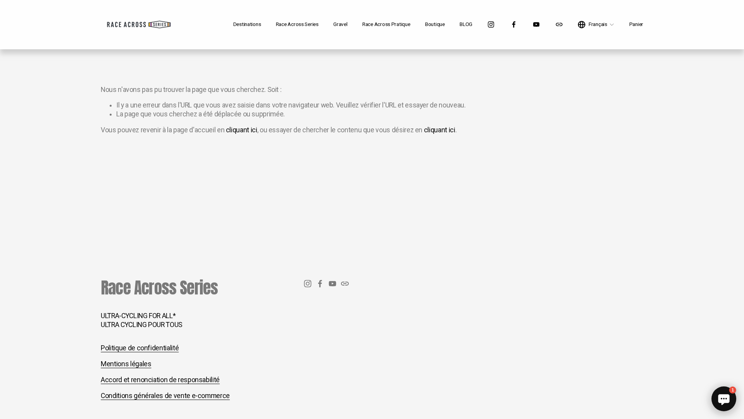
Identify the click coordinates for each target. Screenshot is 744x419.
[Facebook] (514, 24)
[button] (723, 398)
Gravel (340, 24)
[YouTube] (536, 24)
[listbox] (596, 24)
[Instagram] (491, 24)
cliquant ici (241, 130)
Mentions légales (126, 364)
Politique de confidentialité (140, 348)
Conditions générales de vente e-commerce (165, 396)
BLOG (466, 24)
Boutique (435, 24)
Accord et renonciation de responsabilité (160, 380)
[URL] (559, 24)
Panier (636, 24)
